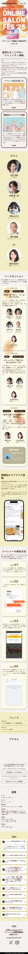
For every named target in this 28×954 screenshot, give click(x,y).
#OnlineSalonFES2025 (14, 938)
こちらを (20, 848)
